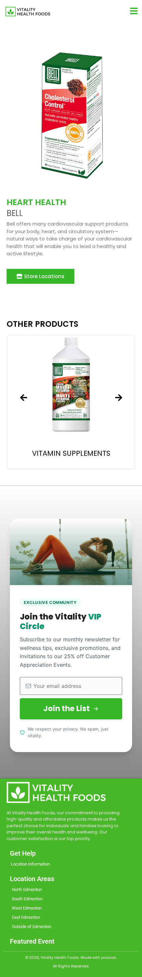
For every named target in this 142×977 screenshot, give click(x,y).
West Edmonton (27, 908)
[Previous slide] (23, 398)
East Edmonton (26, 917)
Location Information (30, 864)
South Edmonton (27, 898)
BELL (15, 213)
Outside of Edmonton (31, 926)
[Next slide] (118, 398)
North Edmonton (27, 889)
